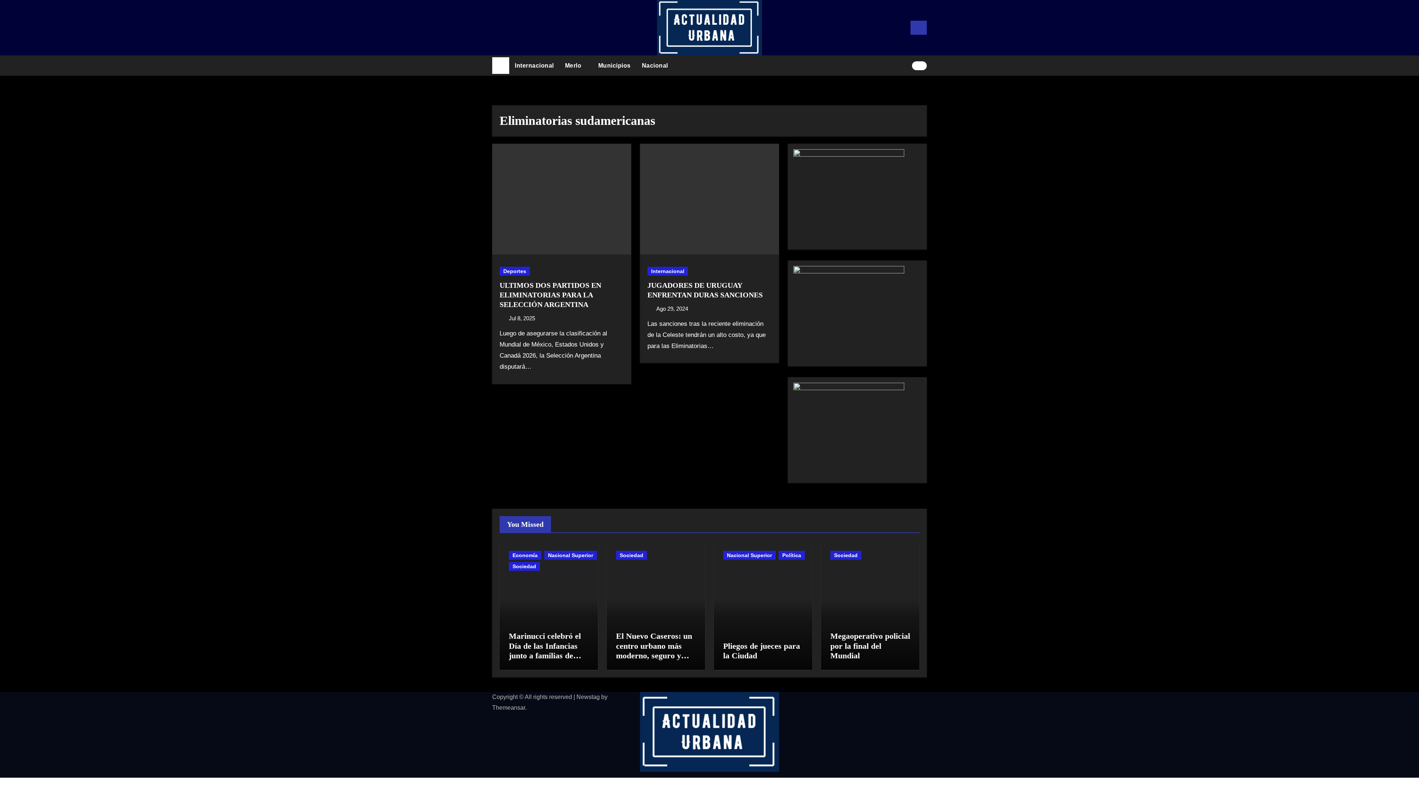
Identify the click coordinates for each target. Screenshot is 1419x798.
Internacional (534, 65)
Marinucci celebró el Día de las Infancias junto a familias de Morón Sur (545, 650)
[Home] (500, 65)
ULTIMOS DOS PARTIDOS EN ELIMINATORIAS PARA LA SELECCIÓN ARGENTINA (550, 294)
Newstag (588, 697)
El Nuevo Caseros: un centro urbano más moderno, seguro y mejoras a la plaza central (654, 655)
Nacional (656, 65)
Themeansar (508, 708)
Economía (525, 555)
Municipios (614, 65)
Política (791, 555)
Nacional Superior (570, 555)
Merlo (574, 65)
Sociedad (524, 566)
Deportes (514, 271)
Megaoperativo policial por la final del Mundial (870, 645)
